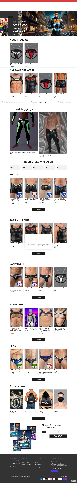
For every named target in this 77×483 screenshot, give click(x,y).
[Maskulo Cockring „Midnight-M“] (16, 399)
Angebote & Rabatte (26, 464)
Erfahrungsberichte (39, 467)
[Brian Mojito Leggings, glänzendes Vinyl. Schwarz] (53, 133)
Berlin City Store (12, 468)
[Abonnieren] (66, 461)
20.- (61, 432)
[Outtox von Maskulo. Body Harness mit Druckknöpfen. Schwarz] (31, 317)
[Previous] (9, 17)
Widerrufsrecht (19, 477)
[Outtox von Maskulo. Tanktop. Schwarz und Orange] (60, 233)
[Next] (11, 17)
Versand (34, 477)
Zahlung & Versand (26, 461)
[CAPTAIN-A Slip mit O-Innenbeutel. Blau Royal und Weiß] (16, 359)
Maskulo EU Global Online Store (17, 476)
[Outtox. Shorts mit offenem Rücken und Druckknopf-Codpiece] (31, 188)
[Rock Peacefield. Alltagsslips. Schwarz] (60, 359)
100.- (53, 432)
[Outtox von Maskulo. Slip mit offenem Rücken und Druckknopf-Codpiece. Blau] (46, 359)
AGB (31, 477)
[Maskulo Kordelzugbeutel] (31, 399)
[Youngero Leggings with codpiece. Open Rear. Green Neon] (24, 131)
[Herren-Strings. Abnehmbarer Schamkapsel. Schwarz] (16, 277)
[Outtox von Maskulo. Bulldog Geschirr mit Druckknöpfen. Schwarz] (16, 317)
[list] (38, 103)
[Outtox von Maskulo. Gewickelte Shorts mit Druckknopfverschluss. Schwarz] (16, 188)
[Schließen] (50, 236)
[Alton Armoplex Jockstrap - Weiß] (16, 53)
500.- (44, 432)
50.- (57, 432)
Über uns (36, 462)
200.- (48, 432)
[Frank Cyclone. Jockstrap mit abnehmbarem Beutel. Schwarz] (46, 277)
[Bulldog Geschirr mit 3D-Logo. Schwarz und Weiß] (16, 83)
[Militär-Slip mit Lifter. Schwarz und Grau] (31, 359)
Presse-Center (38, 466)
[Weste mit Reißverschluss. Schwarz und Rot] (31, 83)
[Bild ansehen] (4, 27)
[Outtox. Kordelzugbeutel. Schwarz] (46, 399)
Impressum (12, 479)
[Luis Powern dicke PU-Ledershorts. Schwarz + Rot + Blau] (60, 83)
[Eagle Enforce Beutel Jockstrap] (31, 277)
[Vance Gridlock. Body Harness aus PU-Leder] (60, 317)
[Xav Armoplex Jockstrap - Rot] (31, 53)
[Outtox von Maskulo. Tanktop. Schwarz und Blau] (46, 233)
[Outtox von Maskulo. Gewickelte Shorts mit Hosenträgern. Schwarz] (46, 188)
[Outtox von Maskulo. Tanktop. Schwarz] (16, 233)
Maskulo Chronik (38, 464)
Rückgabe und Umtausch (40, 461)
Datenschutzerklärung (26, 477)
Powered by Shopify (13, 477)
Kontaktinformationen (18, 479)
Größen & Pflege (25, 462)
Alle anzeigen (38, 209)
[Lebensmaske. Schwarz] (60, 399)
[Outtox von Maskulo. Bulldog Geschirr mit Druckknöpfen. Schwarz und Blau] (46, 317)
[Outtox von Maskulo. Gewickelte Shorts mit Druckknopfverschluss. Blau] (60, 188)
